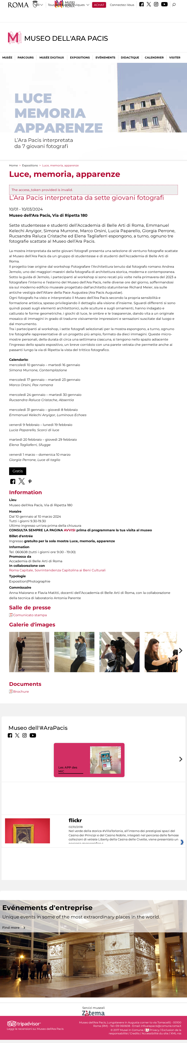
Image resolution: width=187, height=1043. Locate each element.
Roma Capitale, (21, 570)
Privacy (154, 1030)
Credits (135, 1033)
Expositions (80, 57)
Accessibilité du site (155, 1033)
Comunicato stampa (30, 615)
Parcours (26, 57)
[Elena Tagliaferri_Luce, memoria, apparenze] (74, 662)
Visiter (174, 57)
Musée (7, 57)
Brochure (21, 691)
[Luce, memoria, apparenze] (29, 662)
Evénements (105, 57)
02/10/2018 (124, 835)
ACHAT (99, 5)
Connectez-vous (122, 5)
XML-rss (176, 1033)
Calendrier (154, 57)
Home (13, 165)
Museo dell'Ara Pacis (66, 38)
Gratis (18, 471)
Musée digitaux (51, 57)
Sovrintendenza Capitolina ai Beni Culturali (70, 570)
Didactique (130, 57)
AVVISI (69, 530)
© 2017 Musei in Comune (127, 1030)
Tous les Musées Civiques (66, 5)
